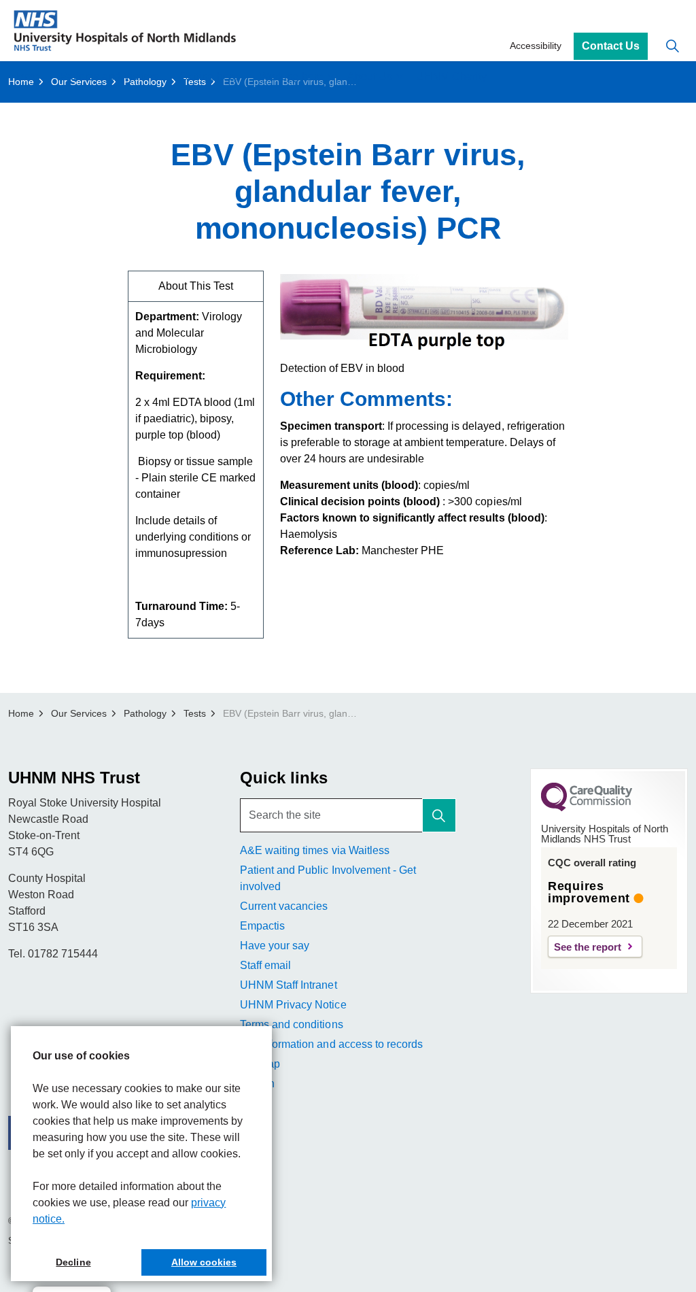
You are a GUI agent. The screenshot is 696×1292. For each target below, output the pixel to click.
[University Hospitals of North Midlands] (125, 30)
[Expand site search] (672, 46)
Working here (291, 76)
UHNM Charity (451, 76)
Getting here (209, 76)
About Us (369, 76)
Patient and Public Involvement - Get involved (327, 878)
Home (24, 76)
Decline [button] (73, 1262)
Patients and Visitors (109, 76)
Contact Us (611, 46)
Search (257, 1083)
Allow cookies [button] (204, 1262)
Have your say (274, 945)
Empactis (262, 926)
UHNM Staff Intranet (288, 985)
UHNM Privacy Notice (293, 1004)
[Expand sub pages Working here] (330, 76)
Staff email (265, 965)
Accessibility (535, 45)
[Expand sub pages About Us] (399, 76)
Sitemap (260, 1064)
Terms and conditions (291, 1024)
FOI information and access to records (331, 1044)
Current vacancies (284, 906)
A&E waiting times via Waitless (314, 850)
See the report (587, 947)
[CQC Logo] (586, 807)
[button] (439, 815)
